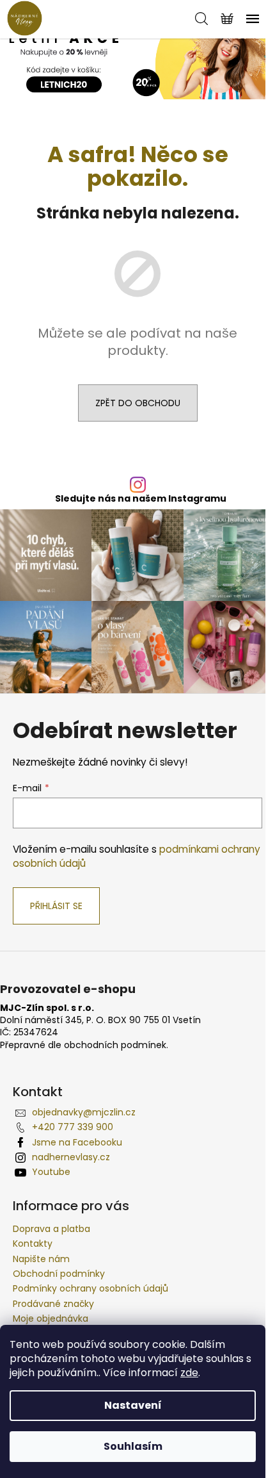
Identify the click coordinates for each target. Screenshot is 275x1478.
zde (189, 1372)
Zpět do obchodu (137, 403)
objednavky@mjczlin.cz (84, 1112)
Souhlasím (133, 1446)
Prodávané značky (53, 1303)
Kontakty (32, 1243)
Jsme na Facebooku (77, 1142)
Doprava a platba (51, 1228)
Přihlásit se (56, 905)
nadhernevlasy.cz (71, 1157)
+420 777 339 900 (72, 1127)
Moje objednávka (50, 1318)
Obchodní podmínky (59, 1273)
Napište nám (41, 1258)
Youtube (51, 1171)
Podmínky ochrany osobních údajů (90, 1288)
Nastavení (133, 1405)
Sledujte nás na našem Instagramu (140, 498)
